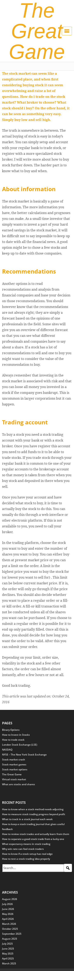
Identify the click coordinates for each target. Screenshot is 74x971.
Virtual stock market (14, 779)
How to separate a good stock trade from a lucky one (33, 839)
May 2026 (7, 914)
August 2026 (9, 899)
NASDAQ (7, 749)
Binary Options (11, 730)
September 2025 (11, 933)
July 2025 (7, 943)
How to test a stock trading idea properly (26, 859)
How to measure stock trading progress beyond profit (33, 814)
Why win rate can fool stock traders (23, 849)
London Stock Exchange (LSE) (19, 744)
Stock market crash (13, 759)
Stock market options (14, 769)
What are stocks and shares (18, 784)
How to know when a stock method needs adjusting (33, 809)
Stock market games (14, 764)
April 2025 (8, 958)
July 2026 (7, 904)
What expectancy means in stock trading (26, 844)
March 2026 (9, 924)
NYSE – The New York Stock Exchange (24, 754)
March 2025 (9, 963)
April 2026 (8, 919)
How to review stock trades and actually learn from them (35, 834)
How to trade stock (13, 739)
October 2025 (10, 929)
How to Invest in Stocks (16, 735)
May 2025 (7, 953)
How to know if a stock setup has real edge (27, 854)
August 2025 (9, 938)
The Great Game (12, 774)
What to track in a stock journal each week (27, 819)
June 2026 (8, 909)
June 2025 (8, 948)
